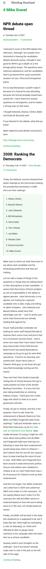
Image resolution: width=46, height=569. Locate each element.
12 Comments (10, 170)
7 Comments (26, 39)
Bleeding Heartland (23, 2)
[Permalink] (3, 35)
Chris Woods (34, 165)
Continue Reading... (12, 146)
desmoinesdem (10, 39)
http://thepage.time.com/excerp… (19, 140)
